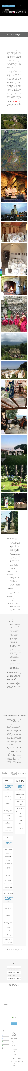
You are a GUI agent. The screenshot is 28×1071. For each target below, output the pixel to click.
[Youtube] (12, 1)
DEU (25, 5)
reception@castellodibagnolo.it (14, 1061)
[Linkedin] (16, 1)
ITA (17, 5)
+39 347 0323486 (14, 1064)
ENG (21, 5)
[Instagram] (14, 1)
